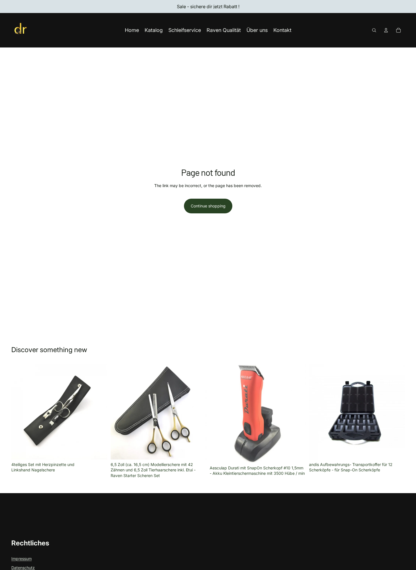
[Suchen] (374, 30)
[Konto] (386, 30)
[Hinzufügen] (98, 451)
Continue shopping (208, 205)
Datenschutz (23, 567)
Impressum (21, 558)
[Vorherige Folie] (218, 413)
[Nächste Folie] (297, 413)
